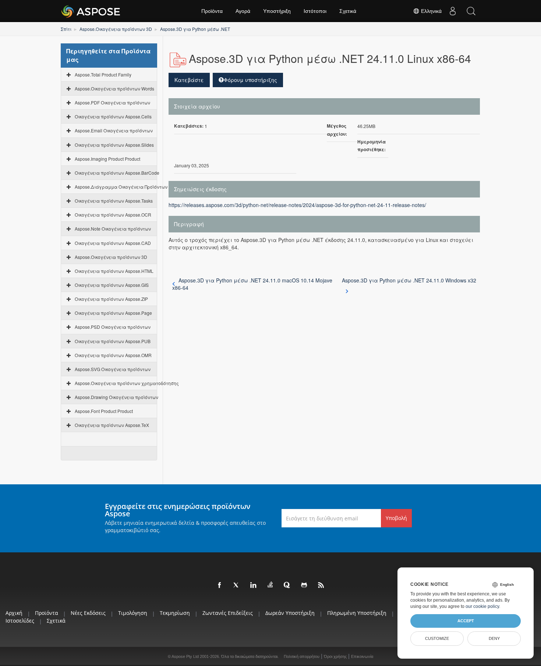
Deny (494, 638)
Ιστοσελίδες (20, 620)
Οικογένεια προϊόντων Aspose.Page (113, 313)
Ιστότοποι (315, 11)
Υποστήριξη (277, 11)
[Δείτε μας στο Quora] (287, 585)
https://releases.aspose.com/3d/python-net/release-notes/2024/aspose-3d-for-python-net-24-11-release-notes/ (297, 205)
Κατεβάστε (189, 79)
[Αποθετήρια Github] (304, 585)
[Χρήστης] (452, 11)
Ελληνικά (431, 11)
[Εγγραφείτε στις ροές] (321, 585)
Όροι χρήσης (335, 656)
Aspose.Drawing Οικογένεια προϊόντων (116, 397)
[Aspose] (91, 11)
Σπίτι (66, 29)
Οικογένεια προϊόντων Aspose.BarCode (117, 173)
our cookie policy (482, 606)
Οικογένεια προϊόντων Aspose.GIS (112, 285)
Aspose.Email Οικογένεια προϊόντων (114, 130)
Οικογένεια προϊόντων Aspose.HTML (114, 271)
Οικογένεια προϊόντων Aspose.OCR (113, 214)
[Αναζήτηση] (471, 11)
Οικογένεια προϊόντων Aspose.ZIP (111, 299)
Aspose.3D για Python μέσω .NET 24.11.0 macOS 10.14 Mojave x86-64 (252, 284)
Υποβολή (396, 517)
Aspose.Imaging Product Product (107, 159)
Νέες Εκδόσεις (88, 612)
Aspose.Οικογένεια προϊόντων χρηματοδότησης (127, 383)
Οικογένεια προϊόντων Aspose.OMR (113, 355)
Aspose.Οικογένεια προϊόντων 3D (115, 29)
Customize (437, 638)
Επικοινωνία (362, 656)
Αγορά (243, 11)
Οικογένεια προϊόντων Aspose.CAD (113, 243)
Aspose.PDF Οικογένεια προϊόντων (112, 102)
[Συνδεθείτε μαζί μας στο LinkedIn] (253, 585)
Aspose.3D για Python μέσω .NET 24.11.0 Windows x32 (409, 280)
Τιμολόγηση (132, 612)
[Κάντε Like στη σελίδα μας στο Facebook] (219, 585)
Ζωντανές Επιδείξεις (227, 612)
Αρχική (14, 612)
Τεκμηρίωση (175, 612)
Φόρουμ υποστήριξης (250, 79)
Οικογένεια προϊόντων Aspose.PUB (113, 341)
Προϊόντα (212, 11)
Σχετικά (347, 11)
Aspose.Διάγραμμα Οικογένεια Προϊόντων (121, 187)
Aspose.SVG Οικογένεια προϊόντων (113, 369)
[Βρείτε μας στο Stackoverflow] (270, 585)
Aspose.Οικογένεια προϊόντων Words (114, 88)
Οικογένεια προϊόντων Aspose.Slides (114, 145)
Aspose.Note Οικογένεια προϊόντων (113, 228)
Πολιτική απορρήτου (301, 656)
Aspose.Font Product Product (104, 411)
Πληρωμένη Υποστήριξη (356, 612)
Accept (465, 621)
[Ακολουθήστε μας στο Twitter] (236, 585)
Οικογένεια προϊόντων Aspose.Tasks (114, 200)
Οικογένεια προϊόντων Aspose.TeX (112, 425)
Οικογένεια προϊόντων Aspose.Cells (113, 116)
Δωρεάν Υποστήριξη (290, 612)
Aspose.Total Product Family (103, 74)
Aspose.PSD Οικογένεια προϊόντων (113, 327)
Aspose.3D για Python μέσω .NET (195, 29)
